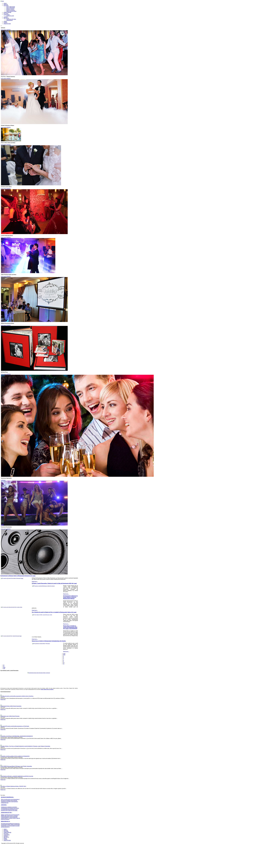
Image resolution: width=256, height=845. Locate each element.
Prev (64, 654)
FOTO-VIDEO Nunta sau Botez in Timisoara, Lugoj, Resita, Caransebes (16, 766)
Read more (3, 699)
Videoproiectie (9, 20)
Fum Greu (6, 13)
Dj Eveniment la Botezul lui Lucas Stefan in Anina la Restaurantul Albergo (70, 597)
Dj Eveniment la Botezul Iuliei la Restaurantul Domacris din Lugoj (18, 575)
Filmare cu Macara (10, 10)
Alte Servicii (6, 18)
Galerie (5, 21)
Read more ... (35, 581)
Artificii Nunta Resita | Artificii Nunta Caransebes (11, 706)
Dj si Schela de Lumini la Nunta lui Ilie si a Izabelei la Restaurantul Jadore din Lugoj (54, 612)
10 (63, 662)
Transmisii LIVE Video (11, 19)
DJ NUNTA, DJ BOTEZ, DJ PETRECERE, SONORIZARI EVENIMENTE (17, 736)
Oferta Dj (6, 4)
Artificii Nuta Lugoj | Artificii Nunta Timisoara (10, 716)
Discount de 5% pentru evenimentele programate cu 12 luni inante (15, 726)
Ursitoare (6, 16)
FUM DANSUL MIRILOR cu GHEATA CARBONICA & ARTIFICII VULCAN (17, 776)
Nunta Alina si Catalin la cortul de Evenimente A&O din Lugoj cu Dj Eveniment (70, 627)
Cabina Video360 (7, 12)
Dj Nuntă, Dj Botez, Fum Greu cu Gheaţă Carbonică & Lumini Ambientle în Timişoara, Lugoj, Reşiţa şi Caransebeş (25, 746)
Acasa (5, 3)
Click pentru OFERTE (6, 29)
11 (63, 663)
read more (3, 480)
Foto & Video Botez (10, 7)
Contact (5, 22)
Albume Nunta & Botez (11, 11)
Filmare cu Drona (10, 8)
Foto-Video (6, 5)
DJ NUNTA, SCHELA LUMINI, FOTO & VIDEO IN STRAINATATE (15, 756)
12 (3, 665)
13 (3, 666)
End (4, 668)
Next (4, 667)
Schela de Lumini (10, 15)
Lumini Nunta (6, 14)
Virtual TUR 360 (7, 23)
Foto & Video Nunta (10, 6)
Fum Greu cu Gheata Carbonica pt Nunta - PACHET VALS (13, 786)
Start (64, 653)
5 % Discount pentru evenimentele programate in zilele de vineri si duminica (17, 696)
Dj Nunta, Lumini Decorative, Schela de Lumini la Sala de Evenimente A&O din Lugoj (54, 583)
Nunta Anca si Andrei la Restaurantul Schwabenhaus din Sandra (49, 641)
